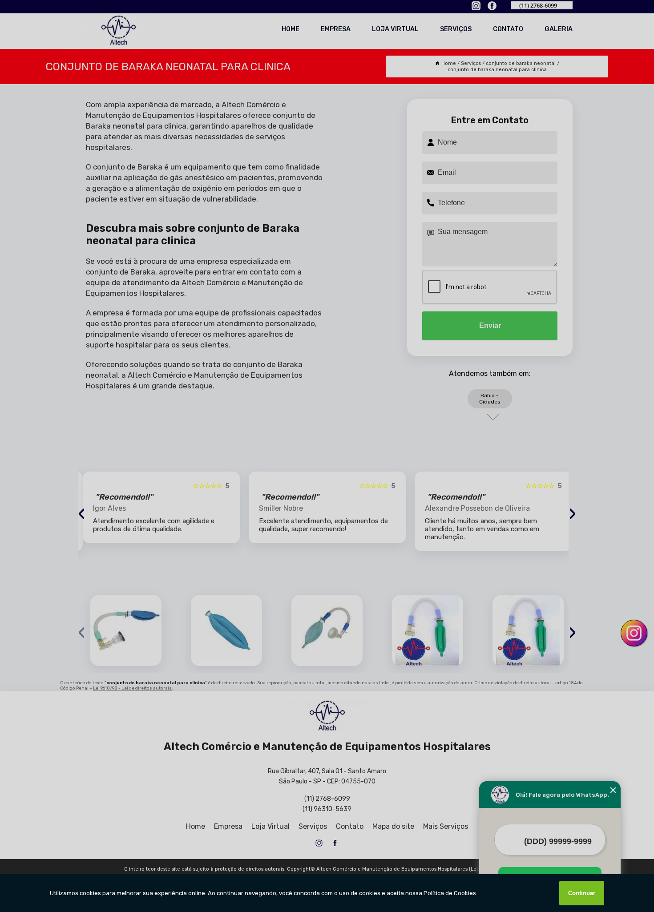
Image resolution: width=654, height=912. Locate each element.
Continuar (581, 893)
